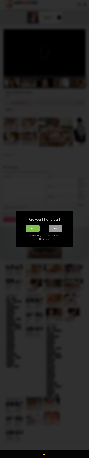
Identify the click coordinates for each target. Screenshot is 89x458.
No (55, 228)
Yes (32, 228)
